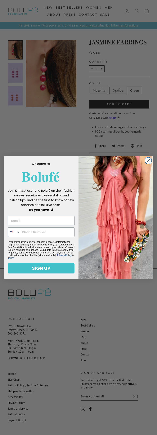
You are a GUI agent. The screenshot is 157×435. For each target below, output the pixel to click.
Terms (11, 258)
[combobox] (14, 232)
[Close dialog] (148, 160)
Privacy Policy (64, 255)
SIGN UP (41, 268)
